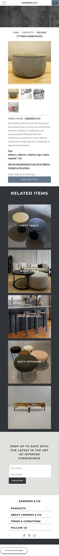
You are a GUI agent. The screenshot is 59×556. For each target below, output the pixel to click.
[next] (48, 62)
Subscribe (17, 480)
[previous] (11, 62)
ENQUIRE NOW (29, 179)
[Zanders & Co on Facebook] (24, 536)
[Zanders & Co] (29, 3)
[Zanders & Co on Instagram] (34, 536)
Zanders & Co (32, 118)
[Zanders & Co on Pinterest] (29, 536)
